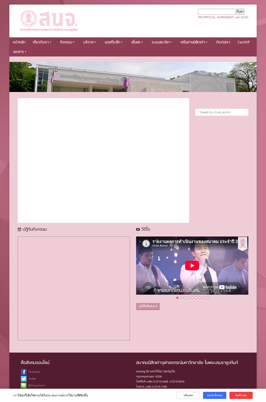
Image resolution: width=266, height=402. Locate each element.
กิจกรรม (66, 42)
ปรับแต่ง (188, 395)
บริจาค (88, 42)
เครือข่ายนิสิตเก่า (193, 42)
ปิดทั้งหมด (241, 395)
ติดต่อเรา (223, 42)
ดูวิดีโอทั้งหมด (147, 306)
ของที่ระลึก (112, 42)
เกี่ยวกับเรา (41, 42)
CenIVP (244, 42)
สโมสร (135, 42)
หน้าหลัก (19, 42)
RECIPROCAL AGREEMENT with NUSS (223, 17)
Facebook (34, 371)
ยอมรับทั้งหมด (214, 395)
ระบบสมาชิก (160, 42)
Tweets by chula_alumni (215, 112)
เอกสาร (18, 52)
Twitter (32, 378)
